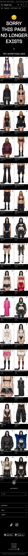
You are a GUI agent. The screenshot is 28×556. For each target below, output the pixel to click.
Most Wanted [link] (14, 8)
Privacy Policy (14, 543)
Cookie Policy (14, 546)
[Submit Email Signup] (24, 494)
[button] (2, 5)
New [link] (2, 8)
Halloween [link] (6, 8)
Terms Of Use (14, 544)
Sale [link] (20, 8)
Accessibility (14, 547)
